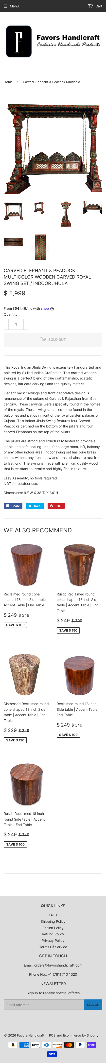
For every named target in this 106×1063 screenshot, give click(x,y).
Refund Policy (53, 934)
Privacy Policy (53, 940)
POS (52, 1035)
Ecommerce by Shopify (80, 1035)
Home (8, 82)
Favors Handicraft (30, 1035)
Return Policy (53, 928)
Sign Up (93, 1005)
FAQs (53, 915)
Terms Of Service (53, 947)
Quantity (11, 314)
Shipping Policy (53, 921)
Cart (98, 6)
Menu (14, 6)
